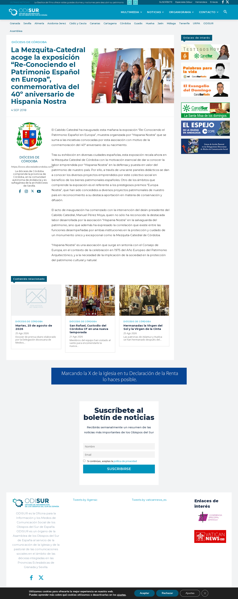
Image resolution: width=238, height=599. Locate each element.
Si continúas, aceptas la (112, 461)
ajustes (121, 595)
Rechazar (167, 593)
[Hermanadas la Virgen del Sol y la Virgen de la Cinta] (144, 300)
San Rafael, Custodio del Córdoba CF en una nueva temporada (89, 329)
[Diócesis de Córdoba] (29, 136)
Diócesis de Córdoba (29, 42)
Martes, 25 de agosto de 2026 (33, 327)
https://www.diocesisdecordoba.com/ (29, 166)
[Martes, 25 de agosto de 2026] (36, 300)
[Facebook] (223, 2)
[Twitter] (227, 2)
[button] (225, 11)
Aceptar (144, 593)
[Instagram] (26, 191)
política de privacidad (125, 461)
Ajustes (190, 593)
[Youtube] (39, 191)
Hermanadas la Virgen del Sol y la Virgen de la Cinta (142, 327)
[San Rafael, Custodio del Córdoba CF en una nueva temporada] (90, 300)
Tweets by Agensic (85, 500)
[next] (135, 2)
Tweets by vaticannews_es (149, 500)
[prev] (129, 2)
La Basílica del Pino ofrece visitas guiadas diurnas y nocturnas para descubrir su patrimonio (79, 2)
